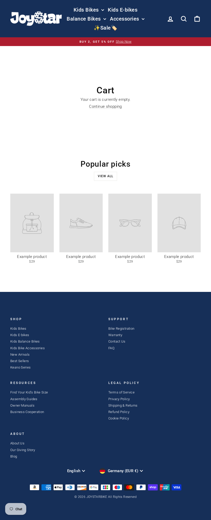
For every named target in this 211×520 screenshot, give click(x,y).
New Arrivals (20, 354)
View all (105, 176)
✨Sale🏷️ (105, 28)
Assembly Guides (24, 399)
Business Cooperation (27, 412)
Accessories (125, 19)
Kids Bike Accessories (27, 348)
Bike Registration (121, 328)
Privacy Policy (119, 399)
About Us (17, 443)
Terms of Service (121, 392)
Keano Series (20, 367)
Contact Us (117, 341)
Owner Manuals (22, 405)
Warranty (115, 335)
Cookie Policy (118, 418)
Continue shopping (105, 106)
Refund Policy (118, 412)
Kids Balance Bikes (25, 341)
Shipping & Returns (123, 405)
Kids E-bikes (122, 10)
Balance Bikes (84, 19)
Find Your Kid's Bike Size (29, 392)
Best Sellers (19, 361)
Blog (13, 456)
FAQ (111, 348)
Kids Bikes (87, 10)
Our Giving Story (22, 450)
